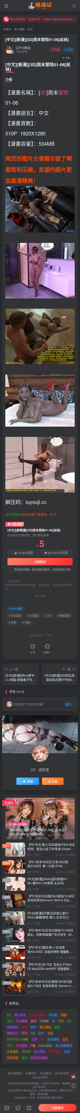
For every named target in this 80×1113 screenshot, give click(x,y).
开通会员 (30, 1073)
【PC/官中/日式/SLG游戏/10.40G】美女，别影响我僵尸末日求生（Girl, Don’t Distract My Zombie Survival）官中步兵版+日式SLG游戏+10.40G (51, 936)
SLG (61, 1021)
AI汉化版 (12, 1058)
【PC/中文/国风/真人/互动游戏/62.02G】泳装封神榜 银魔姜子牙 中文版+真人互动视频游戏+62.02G (49, 953)
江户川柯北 (23, 48)
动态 (50, 1033)
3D (43, 92)
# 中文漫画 (15, 615)
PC (9, 1015)
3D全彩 (26, 1051)
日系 (34, 1039)
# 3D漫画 (33, 615)
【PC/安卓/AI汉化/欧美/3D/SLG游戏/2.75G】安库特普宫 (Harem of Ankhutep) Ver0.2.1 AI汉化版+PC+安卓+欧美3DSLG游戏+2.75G (50, 987)
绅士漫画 (19, 29)
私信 (70, 49)
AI (53, 1021)
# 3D (48, 615)
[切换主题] (73, 1086)
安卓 (10, 1021)
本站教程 (45, 1073)
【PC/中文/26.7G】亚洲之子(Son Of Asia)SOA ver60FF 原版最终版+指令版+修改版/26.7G (50, 968)
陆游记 (48, 1097)
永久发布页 (62, 1073)
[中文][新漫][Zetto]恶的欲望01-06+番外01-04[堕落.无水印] (47, 881)
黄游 (64, 1015)
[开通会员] (73, 1076)
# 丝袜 (26, 622)
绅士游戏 (20, 1015)
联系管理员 (15, 1073)
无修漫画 (12, 1051)
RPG (25, 1033)
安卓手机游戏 (39, 1058)
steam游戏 (45, 1045)
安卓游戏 (53, 1039)
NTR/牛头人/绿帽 (17, 1039)
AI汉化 (53, 1015)
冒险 (63, 92)
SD (33, 1033)
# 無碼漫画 (64, 615)
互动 (66, 1051)
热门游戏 (45, 1027)
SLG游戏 (21, 1045)
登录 (30, 781)
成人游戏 (39, 1051)
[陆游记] (40, 5)
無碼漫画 (12, 1027)
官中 (41, 1033)
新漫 (24, 1027)
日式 (65, 1039)
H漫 (33, 1045)
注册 (55, 781)
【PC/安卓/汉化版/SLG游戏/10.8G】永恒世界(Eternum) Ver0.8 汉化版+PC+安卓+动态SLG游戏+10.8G (50, 900)
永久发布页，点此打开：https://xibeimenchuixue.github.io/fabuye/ (43, 19)
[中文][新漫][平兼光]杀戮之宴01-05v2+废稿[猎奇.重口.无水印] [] (48, 915)
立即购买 (40, 561)
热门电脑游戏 (63, 1045)
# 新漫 (12, 622)
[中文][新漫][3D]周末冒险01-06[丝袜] (37, 39)
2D (42, 1039)
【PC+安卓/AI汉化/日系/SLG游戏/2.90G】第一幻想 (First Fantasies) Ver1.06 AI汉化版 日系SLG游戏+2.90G (49, 868)
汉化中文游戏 (37, 1015)
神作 (24, 1058)
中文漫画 (21, 1021)
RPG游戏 (54, 1051)
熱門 (33, 1027)
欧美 (57, 1027)
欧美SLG (12, 1033)
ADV (10, 1045)
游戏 (33, 1021)
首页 (8, 29)
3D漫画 (44, 1021)
